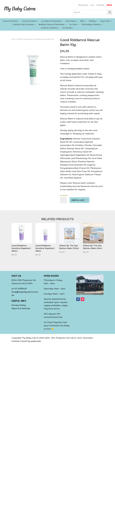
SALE (109, 5)
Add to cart (78, 200)
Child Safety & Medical (91, 24)
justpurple (36, 341)
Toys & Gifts (105, 21)
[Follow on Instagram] (82, 299)
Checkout (100, 5)
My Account (83, 5)
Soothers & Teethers (49, 28)
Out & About (70, 21)
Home (13, 39)
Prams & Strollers (10, 21)
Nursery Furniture (29, 21)
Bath (82, 21)
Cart (92, 5)
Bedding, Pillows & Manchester (52, 24)
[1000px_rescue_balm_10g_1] (33, 86)
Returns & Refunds (20, 308)
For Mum (73, 24)
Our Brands (67, 28)
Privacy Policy (18, 305)
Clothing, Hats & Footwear (23, 24)
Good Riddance (28, 39)
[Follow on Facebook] (78, 299)
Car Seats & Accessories (51, 21)
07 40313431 (21, 288)
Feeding (92, 21)
